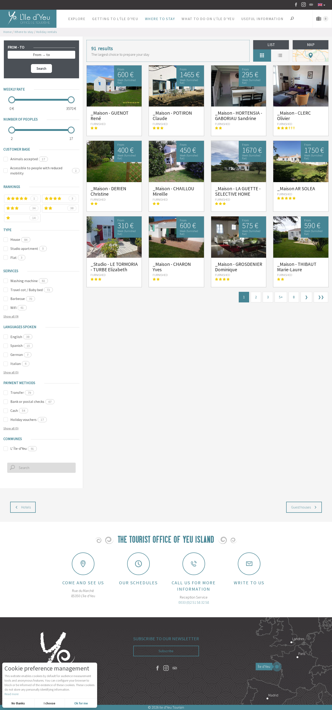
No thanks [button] (18, 703)
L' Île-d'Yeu (22, 448)
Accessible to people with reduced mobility (43, 170)
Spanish (20, 345)
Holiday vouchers (27, 419)
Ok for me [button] (81, 703)
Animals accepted (27, 159)
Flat (16, 257)
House (18, 239)
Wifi (17, 307)
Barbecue (21, 298)
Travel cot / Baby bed (30, 290)
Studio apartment (27, 248)
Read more (12, 694)
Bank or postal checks (30, 401)
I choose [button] (49, 703)
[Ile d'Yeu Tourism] (55, 661)
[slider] (11, 99)
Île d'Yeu (264, 666)
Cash (17, 410)
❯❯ (321, 297)
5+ (281, 297)
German (19, 354)
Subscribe (166, 651)
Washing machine (27, 280)
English (19, 336)
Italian (18, 363)
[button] (77, 19)
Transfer (20, 392)
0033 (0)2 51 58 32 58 (193, 602)
